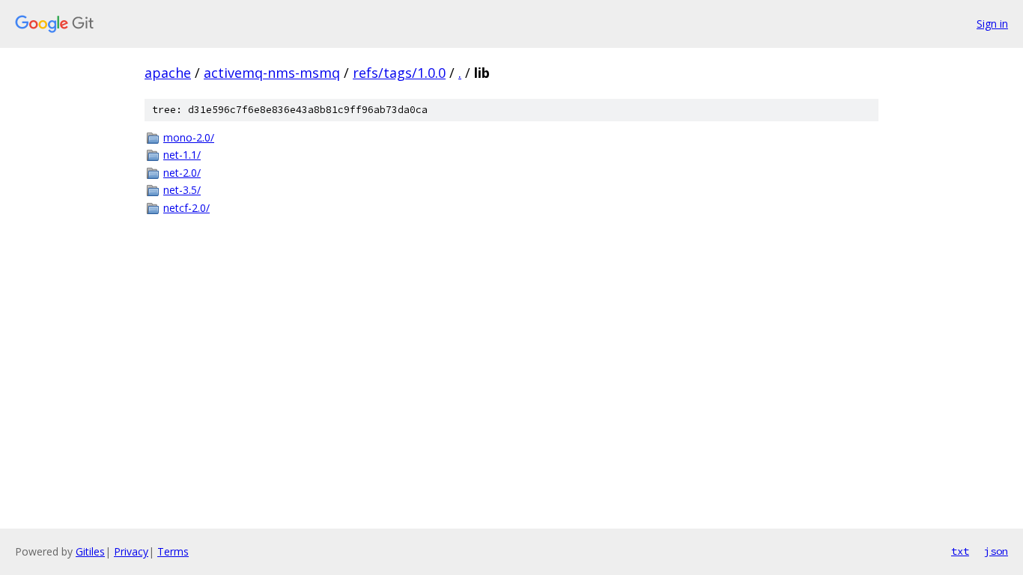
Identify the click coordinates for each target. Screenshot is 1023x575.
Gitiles (90, 551)
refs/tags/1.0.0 (399, 73)
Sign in (992, 23)
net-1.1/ (182, 154)
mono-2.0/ (188, 137)
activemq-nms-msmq (272, 73)
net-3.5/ (182, 190)
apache (168, 73)
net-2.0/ (182, 172)
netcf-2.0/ (186, 208)
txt (960, 551)
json (996, 551)
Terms (173, 551)
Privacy (131, 551)
